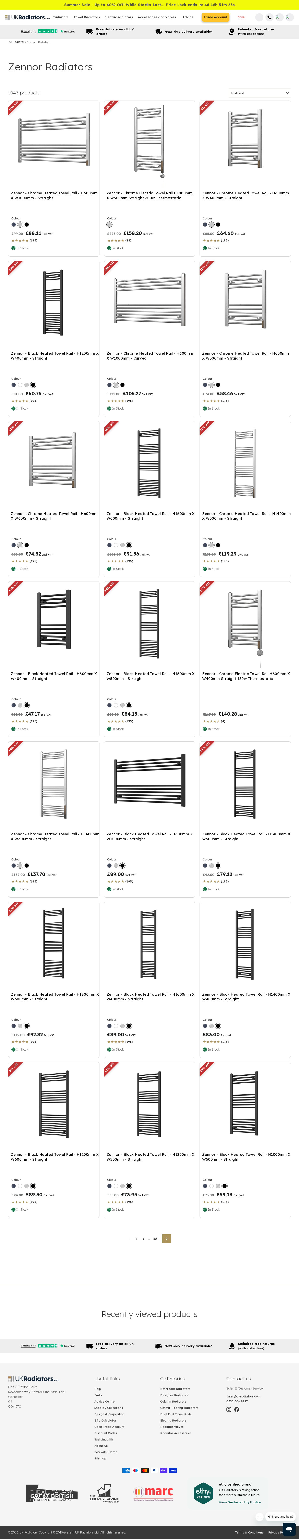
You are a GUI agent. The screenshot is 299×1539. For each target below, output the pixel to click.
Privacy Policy (278, 1532)
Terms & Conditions (249, 1532)
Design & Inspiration (109, 1414)
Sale (241, 17)
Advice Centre (104, 1401)
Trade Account (215, 17)
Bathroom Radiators (175, 1389)
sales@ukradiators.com (243, 1396)
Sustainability (104, 1439)
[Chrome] (20, 224)
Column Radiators (173, 1401)
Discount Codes (105, 1433)
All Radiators (17, 41)
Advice (187, 17)
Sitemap (100, 1458)
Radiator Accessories (175, 1433)
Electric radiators (119, 17)
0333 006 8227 (237, 1401)
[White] (20, 385)
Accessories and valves (157, 17)
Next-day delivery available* (188, 31)
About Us (101, 1446)
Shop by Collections (108, 1408)
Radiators (61, 17)
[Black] (26, 224)
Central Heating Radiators (179, 1408)
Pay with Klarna (106, 1452)
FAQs (98, 1395)
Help (97, 1389)
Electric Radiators (173, 1420)
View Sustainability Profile (240, 1502)
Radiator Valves (172, 1427)
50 (155, 1239)
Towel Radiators (87, 17)
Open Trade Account (109, 1427)
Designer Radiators (174, 1395)
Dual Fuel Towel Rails (175, 1414)
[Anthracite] (13, 224)
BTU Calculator (105, 1420)
